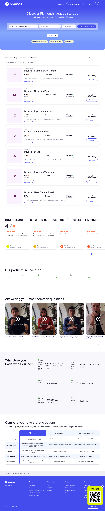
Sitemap (49, 490)
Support (49, 487)
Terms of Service (70, 485)
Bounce (7, 473)
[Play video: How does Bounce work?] (17, 319)
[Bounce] (13, 4)
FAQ (48, 485)
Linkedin (86, 495)
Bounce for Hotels (34, 495)
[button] (86, 26)
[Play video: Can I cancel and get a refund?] (44, 319)
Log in (90, 4)
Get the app (32, 485)
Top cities (61, 4)
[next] (98, 254)
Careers (31, 498)
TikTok (86, 492)
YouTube (86, 498)
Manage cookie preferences (70, 491)
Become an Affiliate (34, 492)
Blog (30, 487)
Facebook (87, 485)
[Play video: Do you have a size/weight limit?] (71, 319)
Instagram (87, 490)
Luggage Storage (17, 473)
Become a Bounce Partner (36, 490)
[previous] (92, 254)
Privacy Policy (69, 487)
